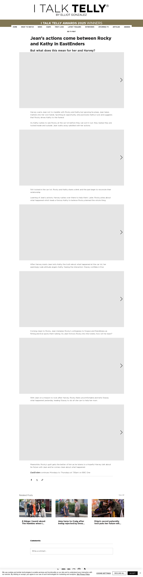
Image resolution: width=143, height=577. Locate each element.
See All (121, 495)
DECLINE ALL (119, 573)
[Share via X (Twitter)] (37, 480)
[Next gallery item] (121, 80)
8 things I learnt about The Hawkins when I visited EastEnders (33, 522)
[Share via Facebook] (31, 480)
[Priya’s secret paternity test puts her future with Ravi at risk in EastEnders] (108, 508)
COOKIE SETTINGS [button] (103, 573)
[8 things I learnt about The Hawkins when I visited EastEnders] (35, 508)
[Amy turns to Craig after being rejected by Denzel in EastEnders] (72, 508)
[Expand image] (71, 80)
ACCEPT (132, 573)
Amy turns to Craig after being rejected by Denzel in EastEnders (71, 522)
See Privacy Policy (83, 574)
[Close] (140, 573)
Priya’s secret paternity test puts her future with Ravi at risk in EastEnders (107, 522)
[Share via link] (42, 480)
